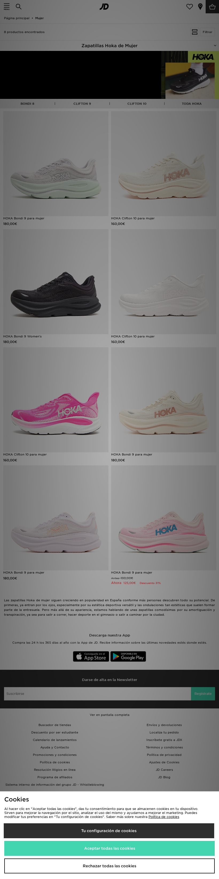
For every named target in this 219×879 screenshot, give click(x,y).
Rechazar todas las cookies (109, 866)
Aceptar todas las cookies (109, 848)
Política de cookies (163, 817)
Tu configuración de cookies (108, 831)
